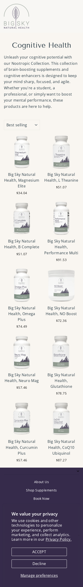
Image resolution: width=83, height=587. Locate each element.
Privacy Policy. (58, 539)
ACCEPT (39, 551)
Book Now (41, 498)
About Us (41, 482)
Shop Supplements (41, 490)
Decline (39, 563)
